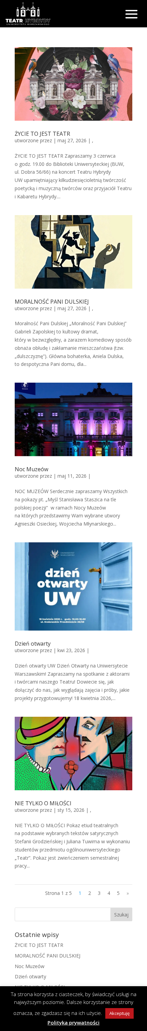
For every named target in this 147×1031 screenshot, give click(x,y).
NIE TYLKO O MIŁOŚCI (43, 803)
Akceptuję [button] (119, 1013)
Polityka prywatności (73, 1022)
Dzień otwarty (33, 643)
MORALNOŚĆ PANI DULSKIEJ (52, 301)
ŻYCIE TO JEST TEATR (42, 133)
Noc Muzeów (31, 469)
